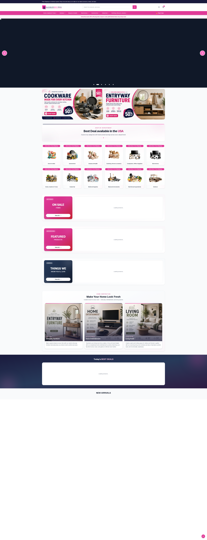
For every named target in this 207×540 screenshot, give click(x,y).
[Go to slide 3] (101, 84)
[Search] (135, 7)
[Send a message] (203, 536)
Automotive (94, 13)
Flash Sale (160, 13)
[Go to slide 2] (97, 84)
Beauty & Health (72, 13)
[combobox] (107, 7)
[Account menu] (159, 7)
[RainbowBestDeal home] (52, 7)
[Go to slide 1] (94, 84)
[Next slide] (202, 53)
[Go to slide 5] (109, 84)
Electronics (84, 13)
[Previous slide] (4, 53)
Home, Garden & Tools (49, 13)
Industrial (104, 13)
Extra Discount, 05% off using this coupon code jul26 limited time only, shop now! (103, 16)
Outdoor (62, 13)
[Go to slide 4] (105, 84)
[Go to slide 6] (113, 84)
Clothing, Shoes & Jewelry (118, 13)
